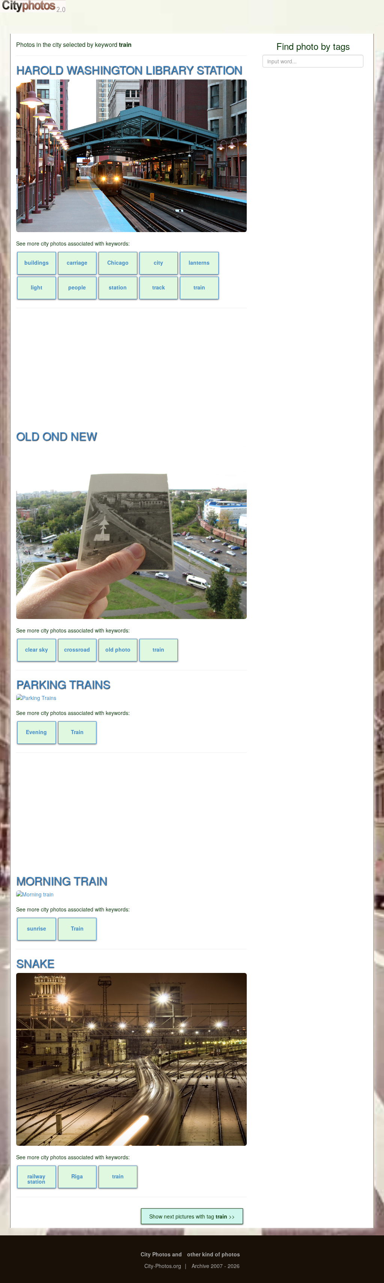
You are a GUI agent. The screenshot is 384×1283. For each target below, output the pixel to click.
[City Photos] (33, 6)
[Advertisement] (132, 368)
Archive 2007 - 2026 (216, 1266)
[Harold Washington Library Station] (131, 155)
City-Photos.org (162, 1266)
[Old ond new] (131, 532)
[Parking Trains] (131, 697)
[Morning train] (131, 894)
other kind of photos (213, 1254)
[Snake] (131, 1059)
